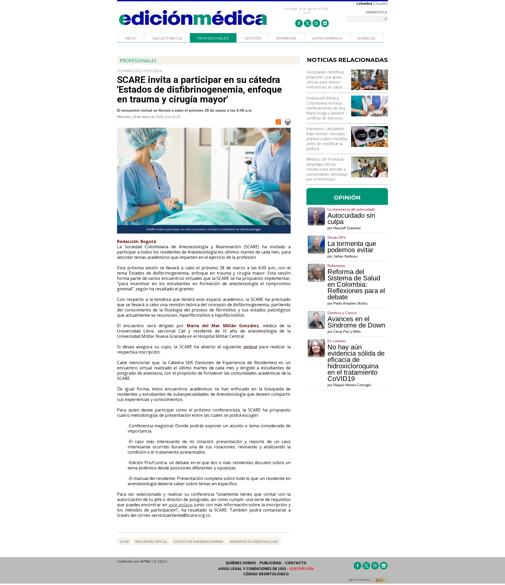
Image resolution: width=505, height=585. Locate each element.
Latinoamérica (327, 38)
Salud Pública (167, 38)
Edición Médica (193, 18)
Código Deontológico (266, 573)
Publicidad (270, 562)
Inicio (131, 38)
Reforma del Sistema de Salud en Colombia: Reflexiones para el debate (356, 284)
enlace (250, 347)
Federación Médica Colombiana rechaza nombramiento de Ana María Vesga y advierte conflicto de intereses (325, 108)
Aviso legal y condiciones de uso (252, 568)
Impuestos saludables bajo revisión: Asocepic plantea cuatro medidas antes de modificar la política (326, 138)
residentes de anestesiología (254, 541)
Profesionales (213, 38)
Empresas (286, 38)
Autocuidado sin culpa (351, 218)
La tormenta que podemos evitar (351, 246)
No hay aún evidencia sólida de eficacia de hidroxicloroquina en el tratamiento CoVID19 (356, 363)
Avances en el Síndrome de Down (356, 322)
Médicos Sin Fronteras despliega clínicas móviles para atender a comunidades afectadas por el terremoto (327, 169)
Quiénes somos (241, 562)
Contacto (295, 562)
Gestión (252, 38)
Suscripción (302, 568)
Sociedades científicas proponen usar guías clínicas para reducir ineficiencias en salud (325, 80)
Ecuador (382, 3)
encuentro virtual (151, 541)
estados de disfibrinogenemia (198, 541)
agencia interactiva (359, 579)
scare (124, 541)
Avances (367, 38)
